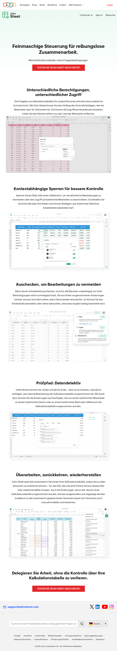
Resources (110, 15)
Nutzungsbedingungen (93, 636)
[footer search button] (81, 624)
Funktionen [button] (85, 15)
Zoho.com (9, 5)
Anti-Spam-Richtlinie (73, 636)
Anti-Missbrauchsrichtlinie (82, 639)
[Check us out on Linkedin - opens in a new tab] (97, 607)
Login (110, 5)
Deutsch (97, 624)
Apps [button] (98, 15)
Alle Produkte (75, 5)
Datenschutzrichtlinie (22, 639)
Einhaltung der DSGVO (60, 639)
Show (34, 5)
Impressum (100, 639)
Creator (62, 5)
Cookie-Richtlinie (41, 639)
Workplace (25, 5)
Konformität (40, 636)
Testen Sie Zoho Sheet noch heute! (58, 67)
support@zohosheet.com (23, 606)
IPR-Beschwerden (55, 636)
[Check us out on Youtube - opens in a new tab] (105, 607)
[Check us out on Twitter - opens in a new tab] (92, 607)
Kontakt (17, 636)
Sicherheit (28, 636)
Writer (42, 5)
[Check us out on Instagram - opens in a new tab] (111, 607)
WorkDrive (52, 5)
